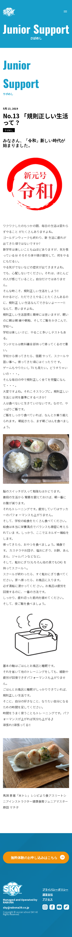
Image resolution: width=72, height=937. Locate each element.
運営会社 (47, 894)
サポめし (8, 130)
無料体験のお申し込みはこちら (34, 857)
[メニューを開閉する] (65, 11)
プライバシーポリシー (55, 889)
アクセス (47, 899)
